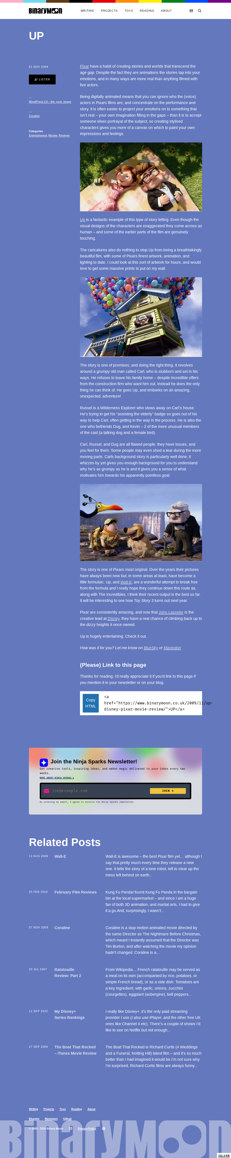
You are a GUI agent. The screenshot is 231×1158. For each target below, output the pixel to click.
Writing (87, 10)
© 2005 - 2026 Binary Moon (46, 1128)
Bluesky (34, 1118)
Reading (147, 10)
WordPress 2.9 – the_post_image (50, 101)
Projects (109, 10)
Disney (113, 618)
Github (67, 1118)
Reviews (64, 135)
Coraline (34, 116)
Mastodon (172, 648)
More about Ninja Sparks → (57, 778)
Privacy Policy (87, 1128)
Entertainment (38, 135)
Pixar (84, 66)
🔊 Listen (42, 79)
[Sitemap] (104, 1128)
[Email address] (46, 791)
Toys (129, 10)
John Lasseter (171, 612)
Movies (52, 135)
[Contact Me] (191, 11)
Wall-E (126, 582)
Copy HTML (90, 703)
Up (82, 220)
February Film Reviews (75, 892)
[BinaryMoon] (52, 11)
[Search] (199, 11)
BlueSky (151, 648)
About (166, 10)
